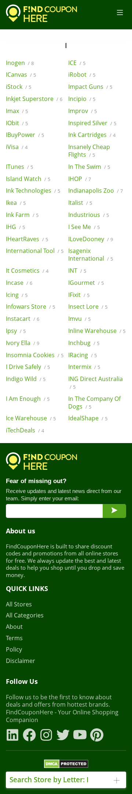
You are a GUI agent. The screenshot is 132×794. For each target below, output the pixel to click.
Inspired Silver (92, 123)
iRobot (81, 75)
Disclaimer (20, 661)
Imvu (79, 319)
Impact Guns (90, 87)
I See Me (84, 227)
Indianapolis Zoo (95, 191)
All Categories (25, 615)
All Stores (19, 604)
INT (77, 271)
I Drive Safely (28, 367)
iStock (18, 87)
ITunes (19, 167)
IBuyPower (25, 135)
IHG (15, 227)
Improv (82, 111)
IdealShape (87, 418)
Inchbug (83, 343)
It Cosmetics (27, 271)
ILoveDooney (90, 239)
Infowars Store (30, 307)
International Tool (34, 251)
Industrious (88, 215)
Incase (19, 283)
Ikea (16, 203)
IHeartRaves (27, 239)
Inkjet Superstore (34, 99)
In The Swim (89, 167)
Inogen (20, 63)
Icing (16, 295)
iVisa (16, 147)
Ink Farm (22, 215)
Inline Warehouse (96, 331)
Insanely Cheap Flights (89, 151)
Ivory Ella (22, 343)
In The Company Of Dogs (94, 402)
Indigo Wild (25, 379)
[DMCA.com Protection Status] (66, 765)
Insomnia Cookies (34, 355)
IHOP (79, 179)
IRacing (82, 355)
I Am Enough (28, 399)
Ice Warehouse (31, 418)
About (14, 627)
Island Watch (28, 179)
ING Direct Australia (95, 382)
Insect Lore (87, 307)
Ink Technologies (33, 191)
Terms (14, 638)
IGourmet (86, 283)
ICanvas (21, 75)
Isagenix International (90, 254)
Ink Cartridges (91, 135)
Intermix (84, 367)
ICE (76, 63)
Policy (14, 649)
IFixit (78, 295)
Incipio (81, 99)
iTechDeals (25, 430)
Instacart (22, 319)
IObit (17, 123)
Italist (80, 203)
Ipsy (16, 331)
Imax (17, 111)
